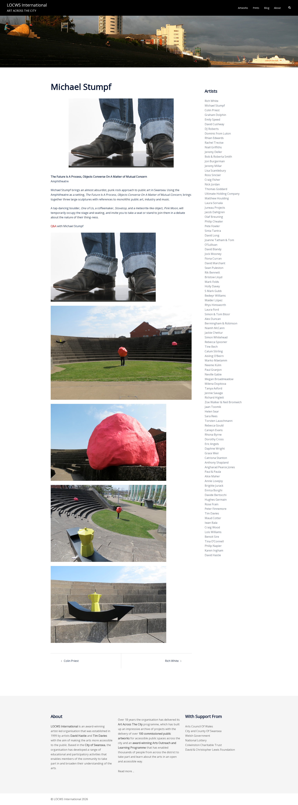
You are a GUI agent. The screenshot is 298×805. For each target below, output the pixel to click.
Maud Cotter (213, 518)
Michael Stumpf (215, 105)
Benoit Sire (212, 537)
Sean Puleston (214, 268)
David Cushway (214, 124)
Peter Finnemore (215, 509)
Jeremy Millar (213, 166)
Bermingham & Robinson (221, 323)
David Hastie (213, 555)
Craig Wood (212, 527)
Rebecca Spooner (216, 342)
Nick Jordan (212, 184)
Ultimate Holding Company (222, 194)
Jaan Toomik (213, 407)
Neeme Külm (213, 365)
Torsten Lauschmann (218, 421)
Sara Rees (211, 416)
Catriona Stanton (216, 458)
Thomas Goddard (216, 189)
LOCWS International (27, 5)
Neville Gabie (213, 374)
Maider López (213, 300)
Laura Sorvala (214, 203)
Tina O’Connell (214, 541)
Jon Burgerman (215, 161)
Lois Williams (213, 532)
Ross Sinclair (213, 175)
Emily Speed (212, 119)
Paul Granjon (213, 370)
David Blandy (213, 249)
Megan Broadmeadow (219, 379)
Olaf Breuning (214, 217)
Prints (256, 7)
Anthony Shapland (217, 462)
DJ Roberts (212, 129)
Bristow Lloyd (213, 277)
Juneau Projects (215, 208)
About (277, 7)
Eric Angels (212, 444)
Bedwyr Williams (215, 295)
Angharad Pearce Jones (220, 467)
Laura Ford (212, 309)
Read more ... (126, 771)
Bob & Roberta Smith (218, 156)
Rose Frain (211, 504)
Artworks (243, 7)
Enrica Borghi (213, 490)
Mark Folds (212, 282)
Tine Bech (211, 347)
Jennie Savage (214, 393)
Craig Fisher (212, 180)
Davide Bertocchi (215, 495)
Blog (266, 7)
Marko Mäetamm (216, 360)
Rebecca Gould (214, 425)
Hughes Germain (216, 499)
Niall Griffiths (213, 147)
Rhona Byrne (213, 434)
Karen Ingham (214, 550)
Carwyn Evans (214, 430)
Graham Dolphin (215, 115)
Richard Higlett (214, 397)
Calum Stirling (214, 351)
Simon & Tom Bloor (217, 314)
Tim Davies (212, 513)
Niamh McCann (215, 328)
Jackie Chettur (214, 333)
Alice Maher (212, 476)
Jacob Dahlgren (215, 212)
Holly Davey (212, 286)
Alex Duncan (213, 319)
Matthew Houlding (217, 198)
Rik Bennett (212, 272)
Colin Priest (71, 661)
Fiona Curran (213, 258)
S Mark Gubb (213, 291)
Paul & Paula (213, 472)
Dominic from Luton (218, 133)
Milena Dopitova (215, 384)
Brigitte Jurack (214, 486)
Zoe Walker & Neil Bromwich (223, 402)
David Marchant (215, 263)
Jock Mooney (213, 254)
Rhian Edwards (214, 138)
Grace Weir (212, 453)
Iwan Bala (211, 523)
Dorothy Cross (214, 439)
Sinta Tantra (213, 231)
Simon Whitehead (216, 337)
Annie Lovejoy (214, 481)
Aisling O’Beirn (214, 356)
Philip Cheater (214, 221)
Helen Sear (212, 411)
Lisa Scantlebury (215, 170)
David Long (212, 235)
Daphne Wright (215, 448)
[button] (289, 7)
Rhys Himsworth (215, 305)
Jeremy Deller (213, 152)
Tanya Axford (213, 388)
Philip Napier (213, 546)
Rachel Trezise (214, 143)
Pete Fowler (212, 226)
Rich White (172, 661)
